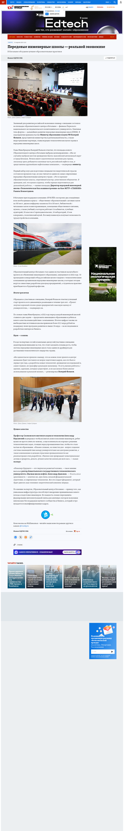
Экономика (61, 2)
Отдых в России (66, 37)
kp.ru (78, 531)
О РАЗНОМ (19, 544)
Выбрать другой (54, 14)
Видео (19, 2)
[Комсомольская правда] (18, 7)
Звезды (78, 2)
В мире (70, 2)
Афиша (101, 37)
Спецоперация (29, 2)
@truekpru (24, 526)
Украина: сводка (47, 37)
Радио (91, 7)
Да (47, 14)
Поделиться (111, 58)
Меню (3, 2)
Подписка (111, 7)
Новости (20, 37)
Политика (41, 2)
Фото (12, 2)
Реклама (100, 7)
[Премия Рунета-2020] (35, 7)
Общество (51, 2)
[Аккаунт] (121, 2)
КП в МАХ (56, 37)
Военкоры (37, 37)
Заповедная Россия (79, 37)
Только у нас (28, 37)
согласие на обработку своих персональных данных (100, 656)
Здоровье (86, 2)
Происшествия (92, 37)
